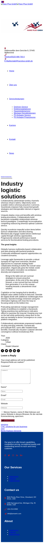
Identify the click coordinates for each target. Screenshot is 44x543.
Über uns (13, 85)
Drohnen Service (21, 107)
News (11, 153)
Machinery (3, 176)
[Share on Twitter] (6, 350)
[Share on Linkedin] (10, 350)
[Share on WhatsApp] (18, 350)
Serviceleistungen (16, 99)
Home (11, 71)
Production (7, 176)
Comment (5, 366)
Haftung (12, 479)
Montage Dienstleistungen (25, 113)
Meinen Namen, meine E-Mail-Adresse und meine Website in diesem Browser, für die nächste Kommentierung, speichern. (21, 414)
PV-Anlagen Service (22, 115)
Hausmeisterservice (22, 111)
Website (4, 404)
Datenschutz (14, 481)
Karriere (12, 125)
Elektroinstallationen (22, 109)
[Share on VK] (14, 350)
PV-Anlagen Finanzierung (24, 117)
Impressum (13, 477)
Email (3, 395)
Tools (10, 176)
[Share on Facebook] (2, 350)
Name (4, 387)
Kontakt (12, 139)
